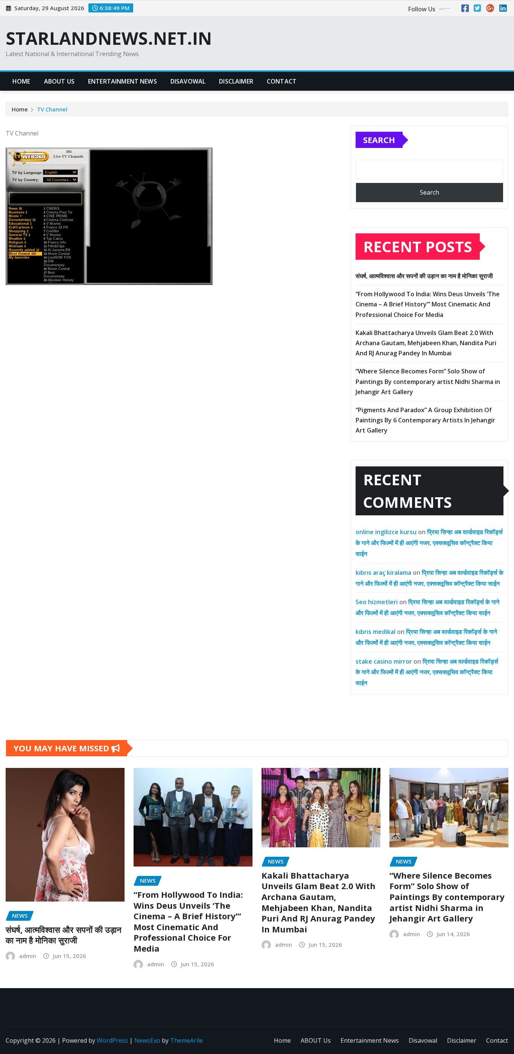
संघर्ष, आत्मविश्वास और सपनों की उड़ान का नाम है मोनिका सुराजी (424, 276)
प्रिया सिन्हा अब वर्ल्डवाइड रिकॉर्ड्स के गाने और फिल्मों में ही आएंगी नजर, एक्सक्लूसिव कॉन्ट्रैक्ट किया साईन (429, 543)
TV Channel (52, 109)
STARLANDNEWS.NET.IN (109, 38)
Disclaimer (236, 81)
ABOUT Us (59, 81)
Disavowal (187, 81)
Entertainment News (122, 81)
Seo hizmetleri (377, 602)
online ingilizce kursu (386, 532)
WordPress (112, 1040)
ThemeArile (186, 1040)
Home (21, 81)
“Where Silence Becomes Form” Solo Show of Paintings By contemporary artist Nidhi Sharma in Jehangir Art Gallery (428, 381)
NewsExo (147, 1040)
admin (27, 956)
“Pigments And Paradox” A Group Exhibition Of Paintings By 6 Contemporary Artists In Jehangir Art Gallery (425, 420)
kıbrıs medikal (375, 632)
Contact (282, 81)
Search (379, 139)
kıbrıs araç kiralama (383, 572)
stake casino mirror (384, 661)
